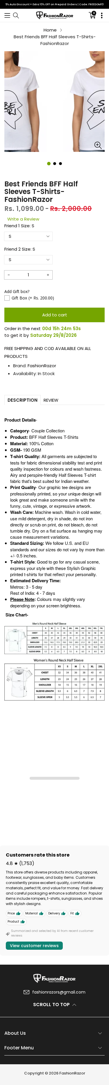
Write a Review (23, 219)
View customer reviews (34, 946)
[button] (7, 15)
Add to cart (54, 315)
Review (51, 400)
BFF (33, 437)
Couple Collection (48, 430)
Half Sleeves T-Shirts (57, 437)
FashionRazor (42, 366)
